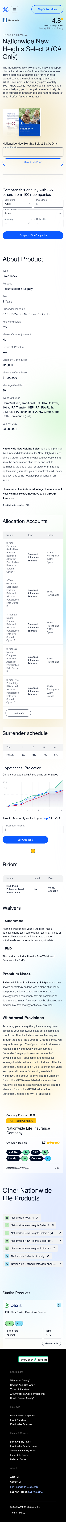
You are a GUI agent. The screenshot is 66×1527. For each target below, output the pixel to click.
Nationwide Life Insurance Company (28, 1130)
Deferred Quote (18, 1459)
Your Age (9, 219)
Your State (10, 199)
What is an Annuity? (20, 1380)
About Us (15, 1476)
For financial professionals (24, 1486)
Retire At (40, 219)
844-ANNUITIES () (26, 1492)
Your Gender (11, 209)
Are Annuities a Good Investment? (27, 1393)
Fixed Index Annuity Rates (23, 1446)
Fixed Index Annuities (21, 1424)
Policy (22, 1512)
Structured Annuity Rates (23, 1450)
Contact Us (15, 1481)
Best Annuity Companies (22, 1415)
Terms (13, 1512)
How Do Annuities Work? (22, 1384)
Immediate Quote (19, 1455)
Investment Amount (15, 825)
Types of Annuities (19, 1389)
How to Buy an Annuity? (22, 1398)
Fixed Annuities (18, 1420)
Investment (41, 199)
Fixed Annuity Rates (20, 1441)
